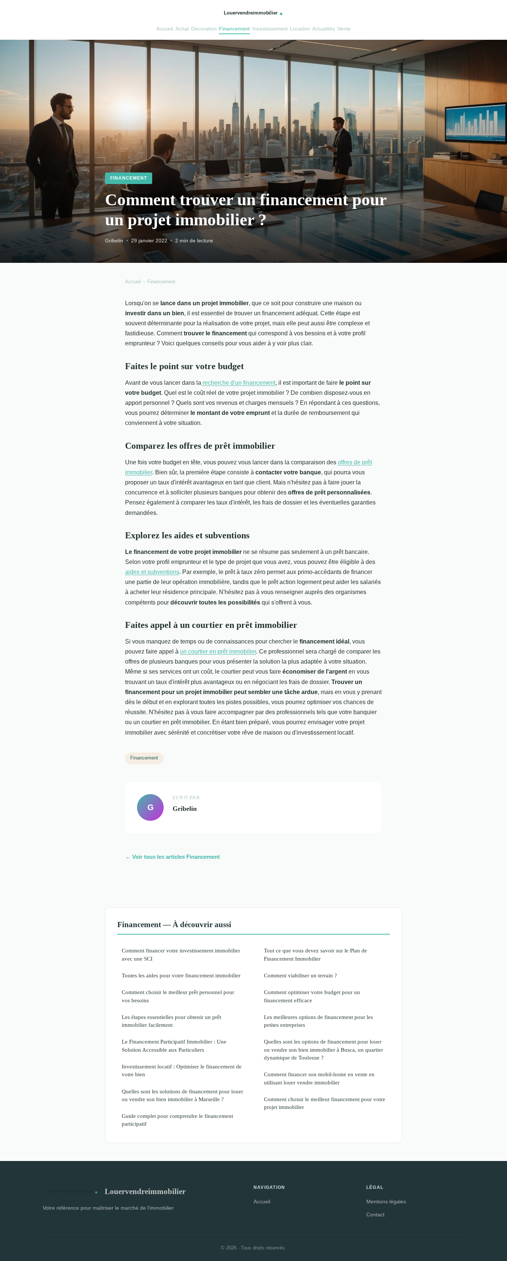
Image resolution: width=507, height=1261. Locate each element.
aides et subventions (152, 572)
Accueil (164, 29)
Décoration (204, 29)
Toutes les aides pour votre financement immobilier (181, 975)
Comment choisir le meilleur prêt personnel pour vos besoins (178, 996)
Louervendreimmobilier (145, 1191)
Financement (234, 29)
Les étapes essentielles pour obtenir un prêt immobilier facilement (171, 1021)
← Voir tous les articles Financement (172, 857)
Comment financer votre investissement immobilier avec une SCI (181, 954)
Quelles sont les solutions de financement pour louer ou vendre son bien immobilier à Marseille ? (182, 1095)
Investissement (270, 29)
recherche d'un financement (238, 383)
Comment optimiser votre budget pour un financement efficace (312, 996)
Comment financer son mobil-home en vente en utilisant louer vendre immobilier (319, 1078)
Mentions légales (386, 1201)
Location (300, 29)
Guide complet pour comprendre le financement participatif (177, 1120)
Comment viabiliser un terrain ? (300, 975)
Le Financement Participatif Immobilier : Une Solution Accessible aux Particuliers (174, 1045)
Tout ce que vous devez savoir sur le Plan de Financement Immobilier (315, 954)
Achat (182, 29)
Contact (375, 1215)
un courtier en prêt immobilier (218, 651)
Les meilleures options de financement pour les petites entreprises (318, 1021)
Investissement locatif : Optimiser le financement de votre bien (182, 1070)
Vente (344, 29)
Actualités (323, 29)
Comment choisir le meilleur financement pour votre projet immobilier (324, 1103)
